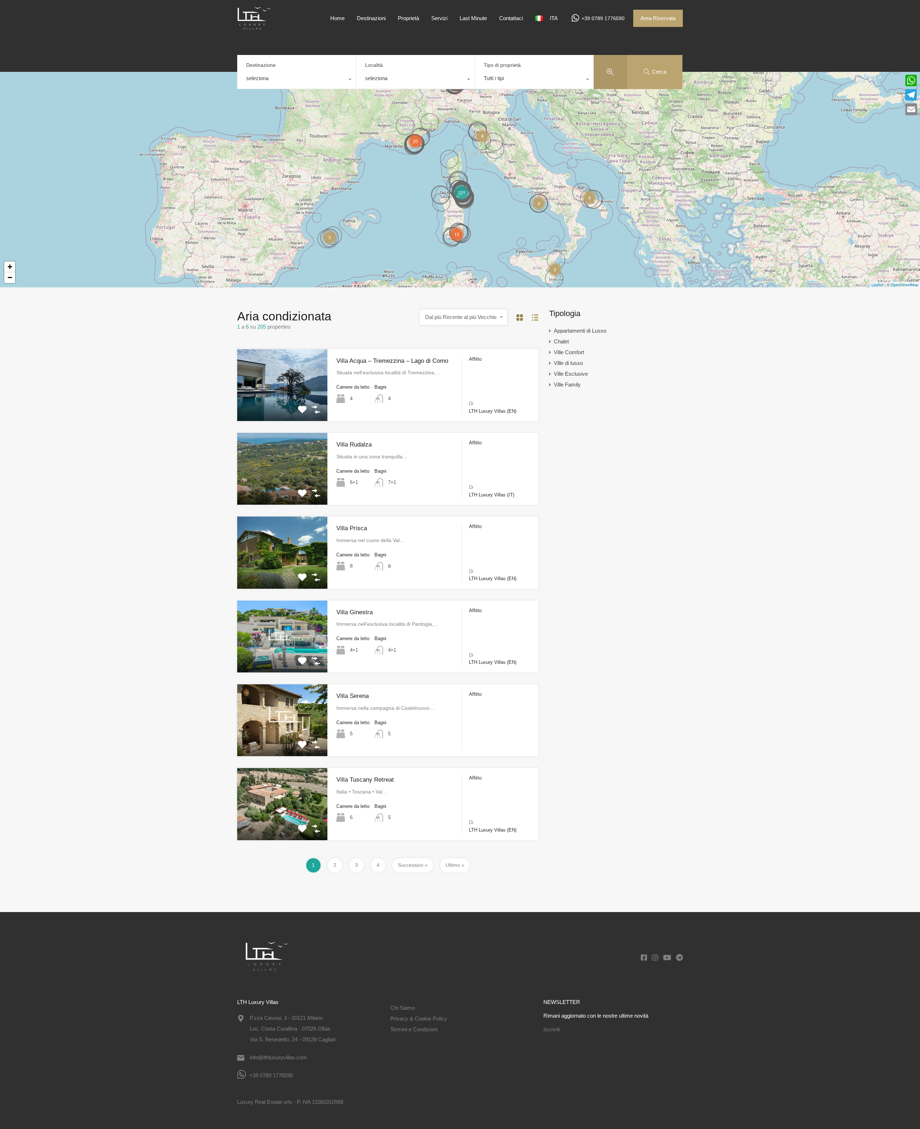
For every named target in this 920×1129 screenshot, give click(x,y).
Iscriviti (551, 1029)
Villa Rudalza (354, 444)
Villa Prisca (351, 528)
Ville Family (567, 384)
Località (374, 65)
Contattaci (511, 18)
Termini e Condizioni (413, 1029)
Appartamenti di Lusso (580, 331)
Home (337, 18)
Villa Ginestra (354, 612)
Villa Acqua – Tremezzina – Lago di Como (392, 360)
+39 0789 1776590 (603, 18)
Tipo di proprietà (502, 65)
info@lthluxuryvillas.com (278, 1057)
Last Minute (473, 18)
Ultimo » (455, 865)
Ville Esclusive (571, 374)
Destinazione (261, 65)
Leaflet (877, 284)
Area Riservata (658, 18)
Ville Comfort (569, 352)
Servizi (439, 18)
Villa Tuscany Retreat (365, 779)
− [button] (10, 277)
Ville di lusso (568, 363)
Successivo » (413, 865)
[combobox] (296, 80)
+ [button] (10, 266)
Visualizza (282, 407)
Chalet (561, 341)
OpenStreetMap (904, 284)
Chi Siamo (402, 1008)
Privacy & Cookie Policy (418, 1018)
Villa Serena (352, 696)
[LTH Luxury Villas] (258, 26)
